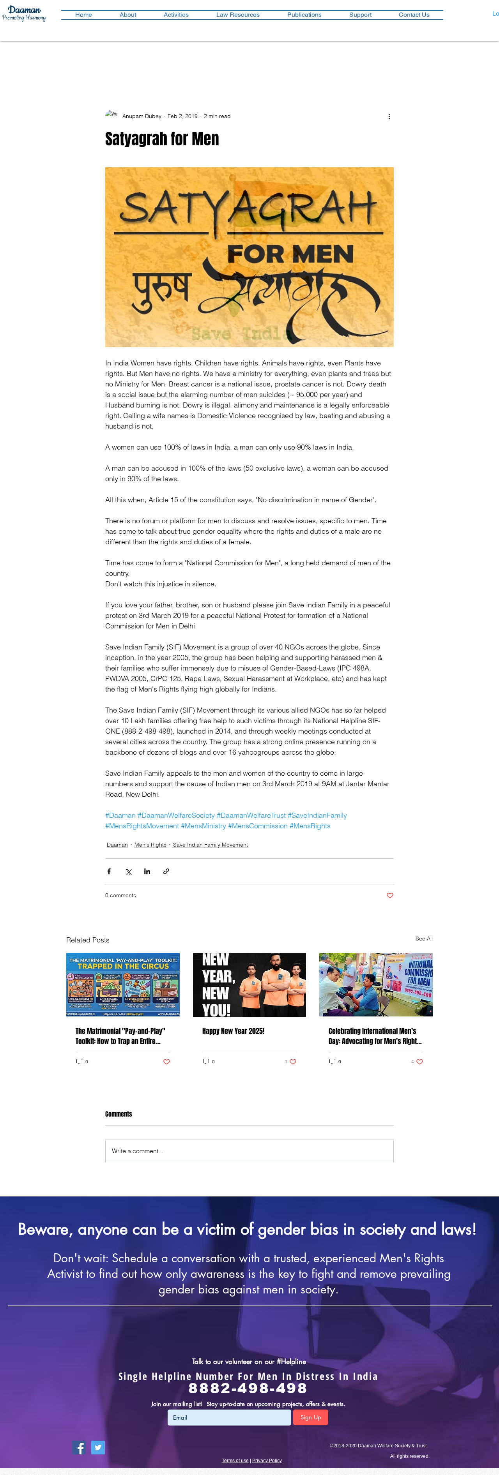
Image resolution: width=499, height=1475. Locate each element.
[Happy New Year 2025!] (249, 985)
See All (424, 938)
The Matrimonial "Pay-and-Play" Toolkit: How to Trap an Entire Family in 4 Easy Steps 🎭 (120, 1036)
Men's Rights (150, 844)
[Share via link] (166, 871)
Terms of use (235, 1460)
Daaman (117, 844)
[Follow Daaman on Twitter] (98, 1447)
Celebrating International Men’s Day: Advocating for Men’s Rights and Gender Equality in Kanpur (374, 1036)
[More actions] (389, 116)
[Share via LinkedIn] (147, 871)
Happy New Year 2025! (233, 1031)
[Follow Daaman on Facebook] (79, 1447)
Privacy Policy (267, 1460)
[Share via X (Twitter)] (128, 871)
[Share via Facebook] (109, 871)
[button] (176, 15)
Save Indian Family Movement (210, 844)
